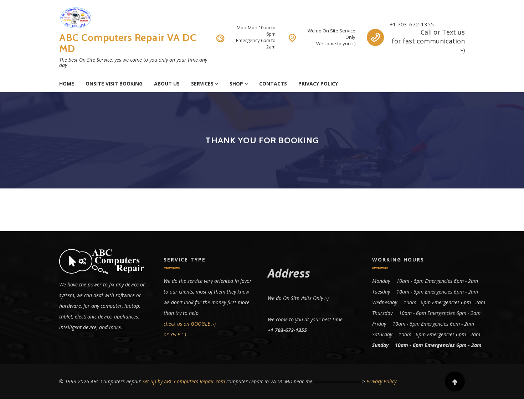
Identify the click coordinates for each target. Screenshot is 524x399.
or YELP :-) (175, 334)
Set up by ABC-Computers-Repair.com (183, 381)
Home (66, 83)
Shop (236, 83)
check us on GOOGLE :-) (190, 323)
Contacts (273, 83)
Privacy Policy (318, 83)
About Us (167, 83)
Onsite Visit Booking (114, 83)
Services (202, 83)
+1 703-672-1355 (412, 24)
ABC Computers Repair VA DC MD (127, 43)
